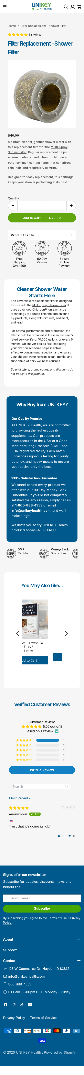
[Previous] (18, 633)
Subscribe (42, 908)
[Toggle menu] (5, 6)
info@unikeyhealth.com (26, 976)
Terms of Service (43, 1018)
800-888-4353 (19, 984)
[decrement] (12, 205)
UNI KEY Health (29, 1052)
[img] (19, 808)
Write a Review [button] (42, 770)
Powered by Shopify (60, 1052)
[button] (18, 34)
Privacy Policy (14, 1018)
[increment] (71, 205)
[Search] (66, 6)
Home (12, 26)
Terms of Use (57, 918)
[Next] (66, 633)
